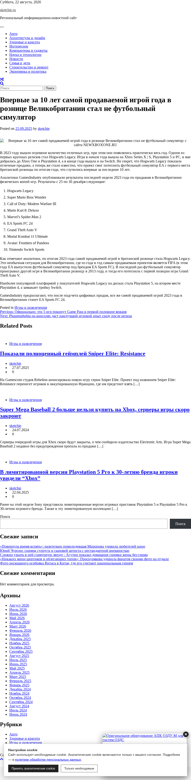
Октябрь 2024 (20, 698)
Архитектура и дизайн (27, 38)
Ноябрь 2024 (19, 693)
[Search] (2, 84)
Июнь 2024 (18, 714)
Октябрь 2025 (20, 647)
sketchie (44, 129)
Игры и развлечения (30, 307)
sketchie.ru (8, 10)
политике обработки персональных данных (48, 759)
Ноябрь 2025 (19, 643)
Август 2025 (19, 656)
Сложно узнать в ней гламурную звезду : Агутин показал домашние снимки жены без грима (74, 555)
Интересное (18, 46)
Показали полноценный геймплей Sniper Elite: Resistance (72, 353)
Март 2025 (17, 677)
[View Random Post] (2, 79)
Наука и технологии (25, 55)
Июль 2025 (18, 660)
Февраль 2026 (20, 630)
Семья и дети (19, 63)
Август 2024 (19, 706)
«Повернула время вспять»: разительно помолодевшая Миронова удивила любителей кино (72, 546)
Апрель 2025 (19, 672)
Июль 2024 (18, 710)
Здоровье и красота (24, 42)
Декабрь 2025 (20, 639)
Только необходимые (79, 768)
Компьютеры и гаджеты (28, 50)
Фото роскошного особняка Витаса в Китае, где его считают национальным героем (66, 563)
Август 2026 (19, 605)
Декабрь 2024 (20, 689)
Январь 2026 (19, 635)
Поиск (5, 517)
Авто (13, 34)
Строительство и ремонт (28, 67)
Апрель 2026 (19, 622)
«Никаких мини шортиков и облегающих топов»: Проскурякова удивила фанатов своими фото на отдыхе (84, 559)
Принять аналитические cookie (33, 768)
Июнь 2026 (18, 614)
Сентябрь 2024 (21, 702)
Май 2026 (17, 618)
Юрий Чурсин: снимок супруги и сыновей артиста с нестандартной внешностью (64, 551)
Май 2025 (17, 668)
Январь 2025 (19, 685)
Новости (16, 59)
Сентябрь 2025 (21, 651)
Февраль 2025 (20, 681)
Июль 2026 (18, 610)
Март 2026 (17, 626)
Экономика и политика (27, 71)
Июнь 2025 (18, 664)
